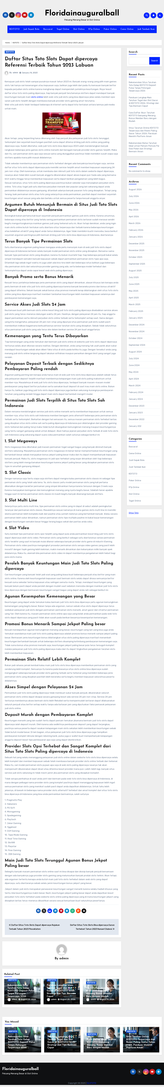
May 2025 (133, 291)
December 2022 (137, 419)
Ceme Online (127, 29)
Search (133, 52)
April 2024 (134, 379)
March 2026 (135, 223)
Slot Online (79, 29)
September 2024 (137, 345)
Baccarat (48, 29)
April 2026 (134, 216)
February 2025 (136, 311)
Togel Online (63, 29)
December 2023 (136, 406)
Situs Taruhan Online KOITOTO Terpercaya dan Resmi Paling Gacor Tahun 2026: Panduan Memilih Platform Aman (140, 1042)
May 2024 (134, 372)
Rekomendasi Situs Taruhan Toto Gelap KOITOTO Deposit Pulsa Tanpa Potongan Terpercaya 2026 (20, 990)
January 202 (135, 426)
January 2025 (136, 318)
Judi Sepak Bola (31, 29)
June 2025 (134, 284)
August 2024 (135, 352)
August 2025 (135, 270)
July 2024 (134, 358)
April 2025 (134, 297)
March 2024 (135, 385)
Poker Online (110, 29)
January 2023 (136, 412)
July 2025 (134, 277)
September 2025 (137, 264)
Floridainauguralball (82, 13)
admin (15, 73)
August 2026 (135, 189)
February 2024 (136, 392)
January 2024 (136, 399)
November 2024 (137, 331)
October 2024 (135, 338)
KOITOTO (14, 29)
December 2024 (137, 325)
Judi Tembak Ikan (146, 29)
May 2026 (134, 210)
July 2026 (134, 196)
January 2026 (136, 237)
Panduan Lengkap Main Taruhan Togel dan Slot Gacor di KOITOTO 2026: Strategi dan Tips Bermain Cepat (61, 990)
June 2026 (134, 203)
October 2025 (135, 257)
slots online (37, 97)
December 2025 (136, 243)
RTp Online (94, 29)
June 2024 (134, 365)
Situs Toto (134, 513)
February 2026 (136, 230)
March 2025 (134, 304)
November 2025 (136, 250)
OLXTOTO (91, 1083)
